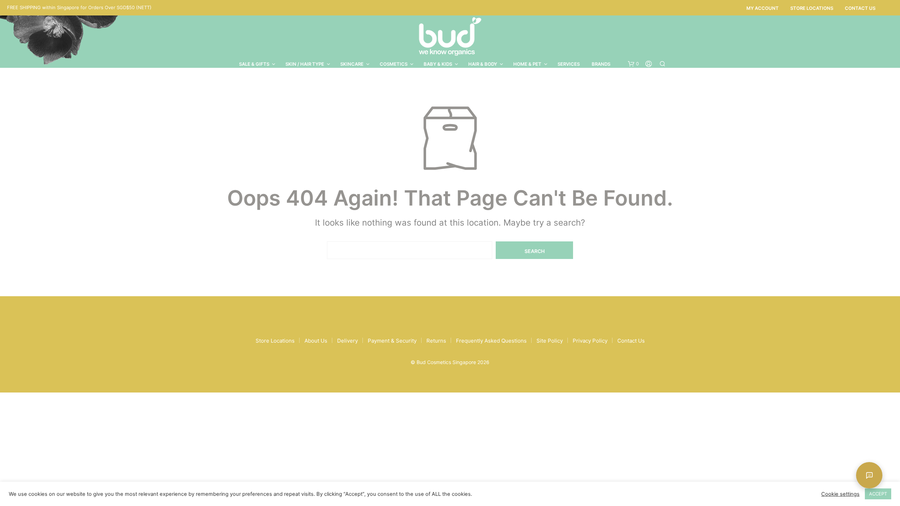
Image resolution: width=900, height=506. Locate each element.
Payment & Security (392, 340)
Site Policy (549, 340)
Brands (601, 64)
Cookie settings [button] (840, 494)
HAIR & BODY (482, 64)
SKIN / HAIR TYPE (304, 64)
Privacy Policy (590, 340)
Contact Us (860, 8)
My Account (762, 8)
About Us (315, 340)
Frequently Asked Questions (491, 340)
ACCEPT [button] (878, 494)
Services (569, 64)
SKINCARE (352, 64)
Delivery (347, 340)
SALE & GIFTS (254, 64)
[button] (633, 63)
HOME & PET (527, 64)
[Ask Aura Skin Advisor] (869, 475)
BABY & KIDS (438, 64)
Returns (436, 340)
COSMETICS (393, 64)
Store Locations (811, 8)
